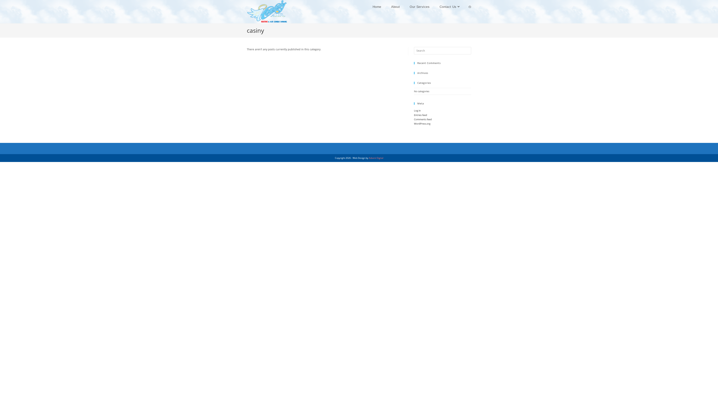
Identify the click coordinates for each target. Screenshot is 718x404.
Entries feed (420, 115)
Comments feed (423, 119)
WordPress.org (422, 123)
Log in (417, 110)
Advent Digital (376, 158)
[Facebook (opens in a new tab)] (470, 7)
